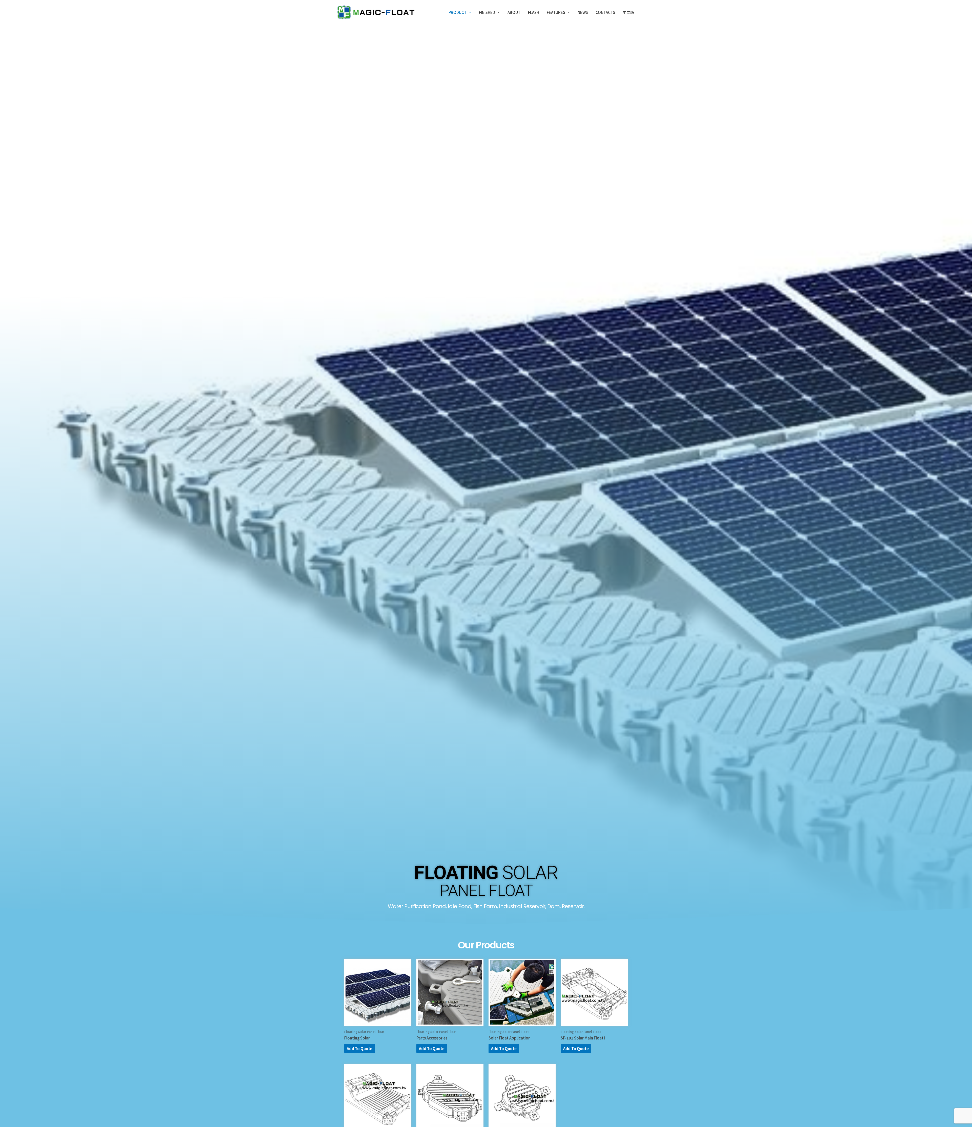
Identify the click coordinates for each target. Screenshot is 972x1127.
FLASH (533, 12)
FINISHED (487, 12)
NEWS (583, 12)
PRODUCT (458, 12)
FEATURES (556, 12)
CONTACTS (605, 12)
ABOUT (514, 12)
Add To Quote (359, 1048)
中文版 (628, 12)
